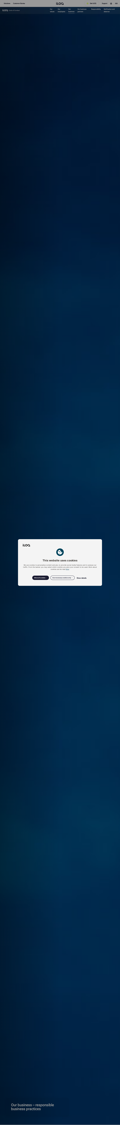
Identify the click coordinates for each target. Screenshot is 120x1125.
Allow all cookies (39, 578)
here (67, 569)
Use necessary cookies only (61, 578)
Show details (81, 578)
